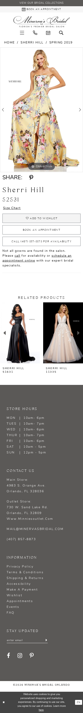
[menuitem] (22, 32)
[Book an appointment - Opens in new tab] (48, 32)
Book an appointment (41, 229)
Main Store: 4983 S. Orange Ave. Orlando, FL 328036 (26, 485)
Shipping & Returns (25, 578)
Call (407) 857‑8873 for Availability (41, 241)
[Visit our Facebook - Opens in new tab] (9, 655)
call (17, 256)
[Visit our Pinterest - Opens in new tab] (32, 655)
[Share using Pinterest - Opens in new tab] (31, 178)
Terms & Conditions (25, 572)
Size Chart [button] (12, 208)
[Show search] (61, 32)
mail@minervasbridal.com (35, 529)
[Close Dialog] (4, 702)
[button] (22, 32)
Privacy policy (20, 566)
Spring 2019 (61, 42)
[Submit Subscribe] (46, 640)
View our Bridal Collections (41, 3)
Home (9, 42)
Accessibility (19, 584)
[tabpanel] (41, 110)
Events (13, 607)
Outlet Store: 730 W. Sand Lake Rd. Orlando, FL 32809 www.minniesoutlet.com (30, 510)
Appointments (20, 601)
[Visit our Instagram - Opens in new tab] (20, 655)
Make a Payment (22, 589)
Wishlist (14, 595)
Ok (78, 702)
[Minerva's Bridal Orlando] (42, 21)
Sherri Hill (32, 42)
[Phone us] (35, 32)
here (41, 710)
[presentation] (20, 332)
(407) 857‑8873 (21, 539)
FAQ (11, 613)
